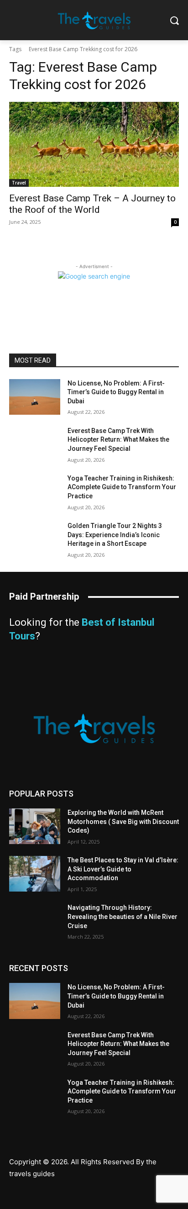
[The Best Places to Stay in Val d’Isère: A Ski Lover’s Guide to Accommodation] (34, 874)
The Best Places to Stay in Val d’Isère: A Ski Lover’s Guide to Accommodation (123, 869)
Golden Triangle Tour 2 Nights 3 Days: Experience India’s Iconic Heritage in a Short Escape (115, 534)
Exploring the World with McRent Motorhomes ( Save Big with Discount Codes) (123, 821)
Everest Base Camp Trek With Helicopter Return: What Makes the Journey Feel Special (118, 439)
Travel (19, 183)
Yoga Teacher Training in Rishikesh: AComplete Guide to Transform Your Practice (122, 487)
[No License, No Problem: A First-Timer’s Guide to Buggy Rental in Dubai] (34, 397)
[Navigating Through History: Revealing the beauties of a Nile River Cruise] (34, 921)
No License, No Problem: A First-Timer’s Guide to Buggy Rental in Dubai (116, 392)
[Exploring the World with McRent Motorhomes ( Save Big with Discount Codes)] (34, 826)
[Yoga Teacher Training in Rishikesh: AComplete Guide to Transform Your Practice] (34, 492)
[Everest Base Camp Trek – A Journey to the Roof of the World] (94, 144)
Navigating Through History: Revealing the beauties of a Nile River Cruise (123, 916)
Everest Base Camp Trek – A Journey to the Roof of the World (92, 204)
